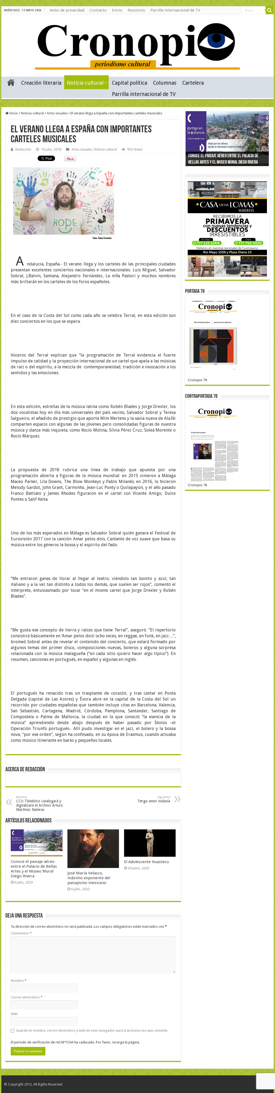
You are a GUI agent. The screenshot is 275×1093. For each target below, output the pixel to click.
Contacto (98, 10)
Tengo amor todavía (153, 799)
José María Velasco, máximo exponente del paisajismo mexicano (88, 878)
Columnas (164, 83)
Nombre (18, 981)
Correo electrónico (26, 997)
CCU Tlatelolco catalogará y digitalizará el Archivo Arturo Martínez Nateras (39, 803)
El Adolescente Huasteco (146, 861)
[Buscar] (270, 10)
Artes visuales (57, 113)
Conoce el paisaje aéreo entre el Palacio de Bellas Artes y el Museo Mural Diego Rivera (34, 868)
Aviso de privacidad (67, 10)
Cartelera (193, 83)
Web (14, 1014)
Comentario (21, 933)
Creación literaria (41, 83)
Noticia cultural (85, 83)
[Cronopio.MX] (137, 44)
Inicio (117, 10)
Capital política (129, 83)
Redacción (23, 149)
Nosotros (136, 10)
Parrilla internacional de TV (175, 10)
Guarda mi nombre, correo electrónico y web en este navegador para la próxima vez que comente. (92, 1030)
